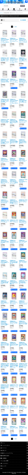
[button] (1, 1)
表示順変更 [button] (23, 20)
